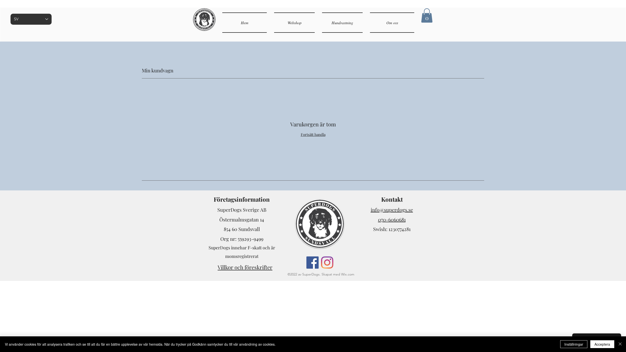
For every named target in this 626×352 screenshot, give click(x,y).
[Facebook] (312, 262)
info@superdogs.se (392, 209)
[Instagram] (327, 262)
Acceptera (602, 344)
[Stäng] (620, 344)
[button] (427, 15)
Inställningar (573, 344)
